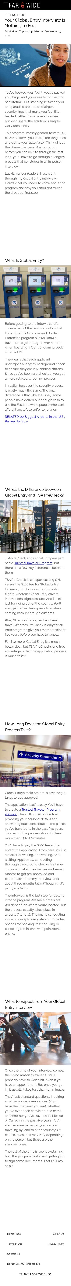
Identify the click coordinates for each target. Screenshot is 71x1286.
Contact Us (13, 1253)
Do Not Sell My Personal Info (23, 1263)
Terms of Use (14, 1243)
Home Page (14, 1233)
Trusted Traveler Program (33, 563)
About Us (58, 1233)
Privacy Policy (56, 1243)
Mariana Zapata (18, 31)
